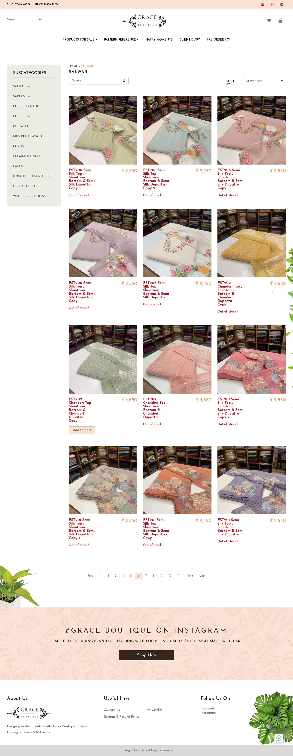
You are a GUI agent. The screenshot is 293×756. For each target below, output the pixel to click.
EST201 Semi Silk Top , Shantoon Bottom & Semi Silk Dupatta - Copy (156, 529)
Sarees (19, 96)
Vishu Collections (29, 196)
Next (190, 575)
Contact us (112, 710)
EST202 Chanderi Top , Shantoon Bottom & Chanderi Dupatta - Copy (81, 410)
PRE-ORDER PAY (218, 39)
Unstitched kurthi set (32, 176)
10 (169, 575)
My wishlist (154, 710)
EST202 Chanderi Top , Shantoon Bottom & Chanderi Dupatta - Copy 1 (229, 294)
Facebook (207, 708)
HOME (74, 66)
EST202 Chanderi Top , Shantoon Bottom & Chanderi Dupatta (155, 408)
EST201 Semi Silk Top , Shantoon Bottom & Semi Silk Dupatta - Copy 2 (230, 408)
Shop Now (146, 655)
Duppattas (21, 126)
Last (202, 575)
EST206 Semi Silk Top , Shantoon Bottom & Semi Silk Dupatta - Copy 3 (82, 179)
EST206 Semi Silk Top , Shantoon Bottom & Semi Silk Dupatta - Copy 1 (230, 179)
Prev (90, 575)
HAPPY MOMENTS (159, 39)
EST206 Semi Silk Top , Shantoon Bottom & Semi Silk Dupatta (156, 290)
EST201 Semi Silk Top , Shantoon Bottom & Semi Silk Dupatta (230, 527)
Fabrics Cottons (27, 106)
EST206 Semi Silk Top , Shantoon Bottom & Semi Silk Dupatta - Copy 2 (156, 179)
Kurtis (18, 146)
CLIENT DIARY (190, 39)
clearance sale (27, 156)
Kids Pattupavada (27, 136)
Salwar (19, 86)
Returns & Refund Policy (121, 716)
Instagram (208, 712)
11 (178, 575)
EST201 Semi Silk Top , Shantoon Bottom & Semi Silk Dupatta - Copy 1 (82, 529)
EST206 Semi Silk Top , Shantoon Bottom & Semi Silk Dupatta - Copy (82, 292)
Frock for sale (26, 186)
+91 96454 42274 (18, 4)
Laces (18, 166)
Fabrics (19, 116)
